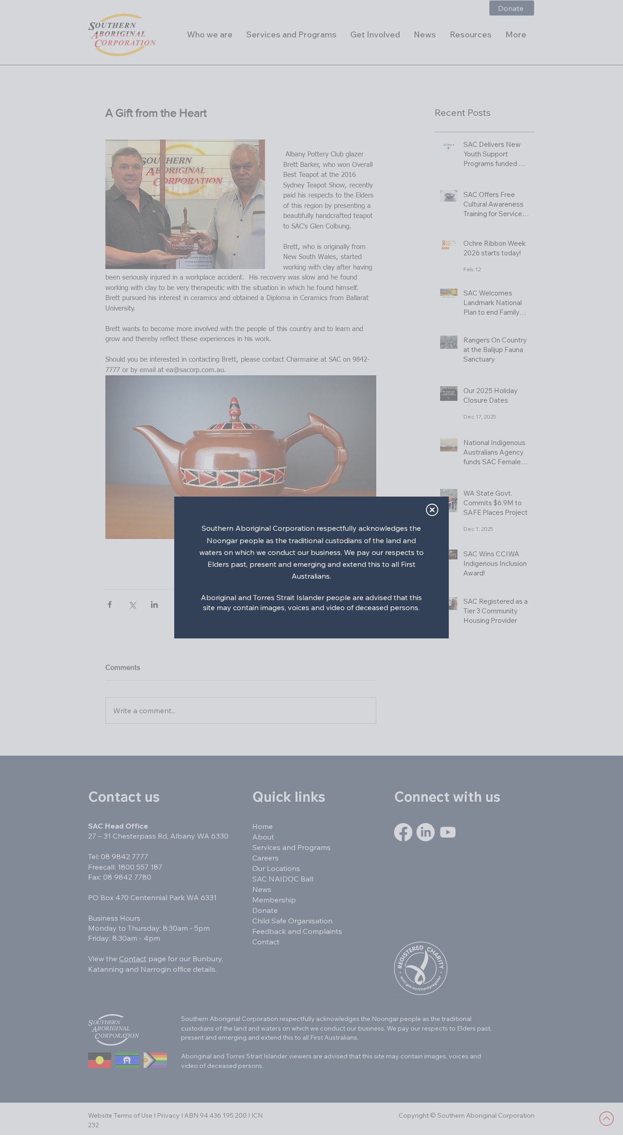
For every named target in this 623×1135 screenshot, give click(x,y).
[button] (432, 509)
